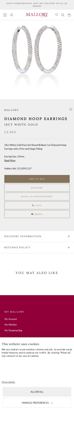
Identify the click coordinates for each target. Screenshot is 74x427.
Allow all (37, 391)
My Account (10, 319)
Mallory (11, 110)
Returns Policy (17, 247)
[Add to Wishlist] (70, 109)
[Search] (62, 15)
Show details (8, 382)
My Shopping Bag (13, 330)
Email (38, 214)
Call (38, 205)
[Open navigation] (5, 14)
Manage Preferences (35, 402)
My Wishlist (10, 324)
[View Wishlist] (56, 15)
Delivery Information (23, 236)
